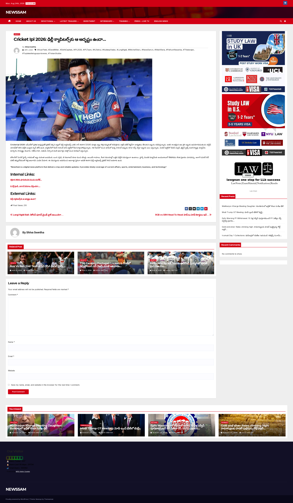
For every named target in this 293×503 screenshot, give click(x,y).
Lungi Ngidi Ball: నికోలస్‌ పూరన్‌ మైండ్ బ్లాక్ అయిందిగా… (38, 214)
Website (11, 370)
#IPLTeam (87, 50)
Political (13, 422)
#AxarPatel (42, 50)
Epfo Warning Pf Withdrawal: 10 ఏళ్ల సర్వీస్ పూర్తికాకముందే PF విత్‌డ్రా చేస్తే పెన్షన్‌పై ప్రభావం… (177, 427)
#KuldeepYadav (109, 50)
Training (123, 21)
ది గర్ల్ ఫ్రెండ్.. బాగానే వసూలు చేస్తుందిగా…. (25, 186)
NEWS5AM (16, 12)
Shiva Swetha (30, 47)
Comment (13, 295)
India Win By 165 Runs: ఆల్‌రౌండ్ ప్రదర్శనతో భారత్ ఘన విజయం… (178, 265)
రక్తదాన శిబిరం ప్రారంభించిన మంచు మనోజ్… (26, 179)
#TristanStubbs (54, 53)
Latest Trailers (68, 21)
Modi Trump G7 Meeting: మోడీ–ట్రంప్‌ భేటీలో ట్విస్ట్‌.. (242, 212)
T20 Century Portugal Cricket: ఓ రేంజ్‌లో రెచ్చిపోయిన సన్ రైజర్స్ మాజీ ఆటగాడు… (105, 265)
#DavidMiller (53, 50)
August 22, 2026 (230, 432)
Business (225, 422)
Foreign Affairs (86, 425)
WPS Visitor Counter (23, 471)
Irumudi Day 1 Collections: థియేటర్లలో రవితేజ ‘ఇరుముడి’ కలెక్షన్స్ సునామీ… (252, 235)
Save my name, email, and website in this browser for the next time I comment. (45, 385)
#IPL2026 (77, 50)
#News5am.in (147, 50)
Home (18, 21)
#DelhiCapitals (66, 50)
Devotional (47, 21)
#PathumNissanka (174, 50)
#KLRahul (97, 50)
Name (11, 342)
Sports (16, 34)
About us (31, 21)
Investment (89, 21)
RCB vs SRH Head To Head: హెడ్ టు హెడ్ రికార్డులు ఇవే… (182, 214)
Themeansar (48, 499)
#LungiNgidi (122, 50)
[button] (281, 21)
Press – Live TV (141, 21)
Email (11, 356)
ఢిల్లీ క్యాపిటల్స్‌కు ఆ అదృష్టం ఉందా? (23, 199)
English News (161, 21)
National (154, 422)
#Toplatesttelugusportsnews (34, 53)
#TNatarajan (188, 50)
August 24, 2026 (19, 432)
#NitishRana (160, 50)
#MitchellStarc (134, 50)
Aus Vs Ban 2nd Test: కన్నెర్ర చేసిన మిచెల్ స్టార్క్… (38, 266)
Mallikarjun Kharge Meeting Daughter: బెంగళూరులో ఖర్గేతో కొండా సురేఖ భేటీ (253, 206)
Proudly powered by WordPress (17, 499)
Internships (106, 21)
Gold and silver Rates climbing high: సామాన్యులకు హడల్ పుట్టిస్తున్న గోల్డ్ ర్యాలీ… (245, 427)
